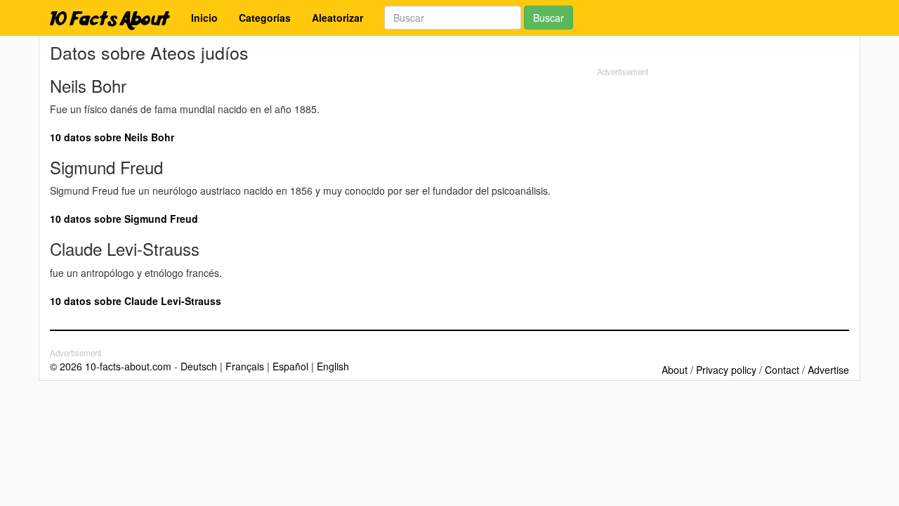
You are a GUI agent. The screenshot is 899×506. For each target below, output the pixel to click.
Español (290, 366)
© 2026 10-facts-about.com (110, 366)
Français (244, 366)
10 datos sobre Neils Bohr (112, 137)
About (675, 370)
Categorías (265, 18)
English (333, 366)
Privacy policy (726, 370)
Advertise (828, 370)
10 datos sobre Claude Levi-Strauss (135, 301)
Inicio (204, 18)
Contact (782, 370)
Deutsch (199, 366)
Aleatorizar (337, 18)
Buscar (548, 18)
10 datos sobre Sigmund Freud (124, 219)
